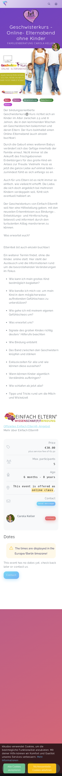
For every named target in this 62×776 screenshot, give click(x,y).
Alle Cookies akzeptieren (14, 768)
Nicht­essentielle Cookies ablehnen (42, 768)
